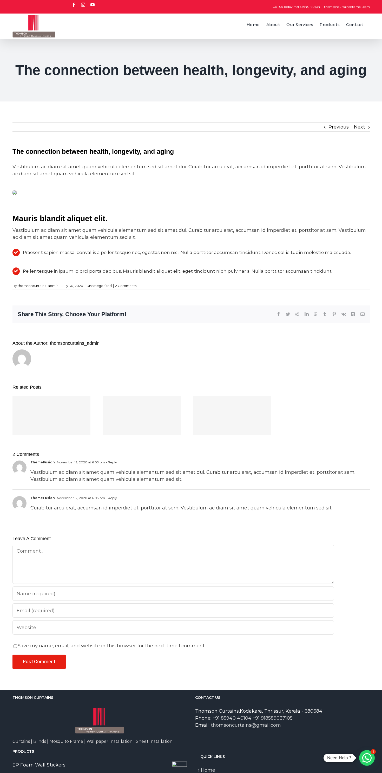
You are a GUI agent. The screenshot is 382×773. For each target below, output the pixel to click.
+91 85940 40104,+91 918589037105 (253, 718)
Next (359, 127)
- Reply (111, 462)
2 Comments (125, 286)
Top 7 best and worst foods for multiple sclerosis (142, 402)
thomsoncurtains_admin (38, 286)
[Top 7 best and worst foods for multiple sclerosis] (142, 415)
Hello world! (51, 410)
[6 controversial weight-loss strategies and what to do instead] (232, 415)
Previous (338, 127)
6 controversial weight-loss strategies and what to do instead (232, 402)
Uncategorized (99, 286)
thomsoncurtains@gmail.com (347, 7)
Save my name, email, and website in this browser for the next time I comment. (112, 646)
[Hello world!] (51, 415)
